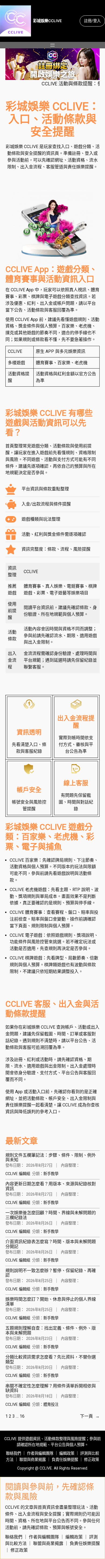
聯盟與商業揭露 (32, 1459)
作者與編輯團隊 (40, 1453)
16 (22, 1416)
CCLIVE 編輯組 (17, 1174)
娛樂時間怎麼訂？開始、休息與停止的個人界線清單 (50, 1301)
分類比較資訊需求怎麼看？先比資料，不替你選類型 (50, 1359)
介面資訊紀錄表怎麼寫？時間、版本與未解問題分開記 (50, 1244)
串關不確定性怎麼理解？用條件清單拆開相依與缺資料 (50, 1388)
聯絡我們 (13, 1453)
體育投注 (50, 1404)
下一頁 (90, 1416)
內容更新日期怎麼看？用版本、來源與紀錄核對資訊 (50, 1186)
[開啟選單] (52, 45)
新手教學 (50, 1174)
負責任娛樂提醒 (65, 1459)
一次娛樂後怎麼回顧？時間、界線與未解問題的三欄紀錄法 (50, 1215)
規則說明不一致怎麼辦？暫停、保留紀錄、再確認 (50, 1273)
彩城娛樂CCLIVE (47, 20)
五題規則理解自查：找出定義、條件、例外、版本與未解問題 (50, 1330)
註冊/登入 (92, 21)
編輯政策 (66, 1453)
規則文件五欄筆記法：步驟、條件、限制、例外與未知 (50, 1157)
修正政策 (91, 1459)
